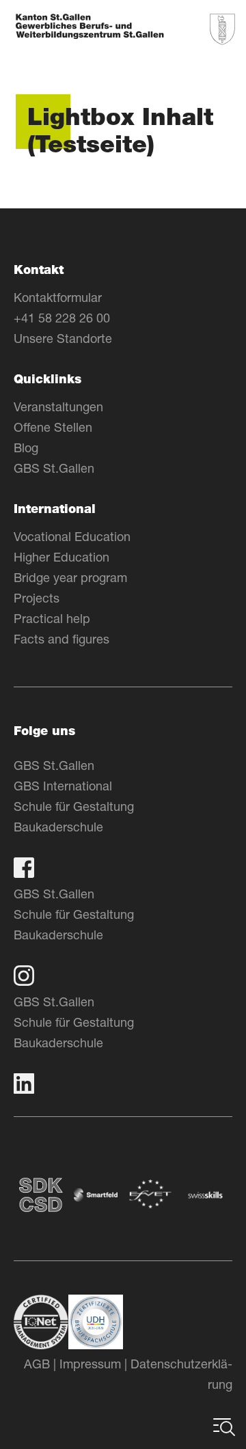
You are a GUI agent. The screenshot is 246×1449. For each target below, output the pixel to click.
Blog (26, 447)
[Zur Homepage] (90, 28)
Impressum (90, 1363)
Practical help (52, 618)
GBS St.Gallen (54, 467)
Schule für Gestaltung (74, 806)
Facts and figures (61, 638)
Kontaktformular (58, 297)
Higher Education (61, 556)
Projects (36, 597)
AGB (37, 1363)
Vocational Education (72, 536)
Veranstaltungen (58, 406)
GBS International (63, 785)
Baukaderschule (58, 826)
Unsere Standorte (63, 338)
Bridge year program (70, 577)
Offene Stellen (53, 426)
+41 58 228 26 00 (62, 317)
